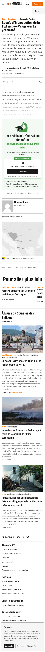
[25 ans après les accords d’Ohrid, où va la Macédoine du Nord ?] (22, 339)
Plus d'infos (32, 646)
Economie (24, 19)
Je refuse (20, 646)
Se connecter (33, 193)
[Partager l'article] (13, 81)
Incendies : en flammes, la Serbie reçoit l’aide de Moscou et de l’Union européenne (21, 434)
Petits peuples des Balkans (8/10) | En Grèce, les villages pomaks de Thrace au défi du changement (22, 501)
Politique (32, 19)
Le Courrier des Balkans (17, 4)
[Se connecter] (28, 4)
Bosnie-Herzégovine (10, 19)
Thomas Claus (7, 70)
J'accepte (9, 646)
